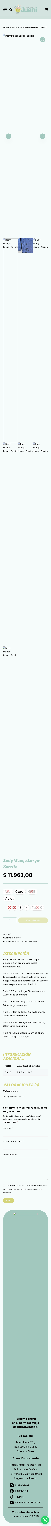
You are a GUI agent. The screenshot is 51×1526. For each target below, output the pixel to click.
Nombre (8, 1128)
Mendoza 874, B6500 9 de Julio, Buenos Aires (25, 1446)
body (18, 941)
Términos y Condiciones (25, 1474)
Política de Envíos (26, 1469)
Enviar (8, 1200)
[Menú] (5, 9)
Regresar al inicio (25, 1478)
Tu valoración (10, 1154)
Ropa (18, 938)
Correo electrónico (13, 1141)
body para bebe (29, 941)
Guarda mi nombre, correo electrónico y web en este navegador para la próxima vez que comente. (25, 1189)
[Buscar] (10, 9)
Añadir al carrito (33, 920)
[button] (45, 1520)
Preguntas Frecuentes (25, 1465)
